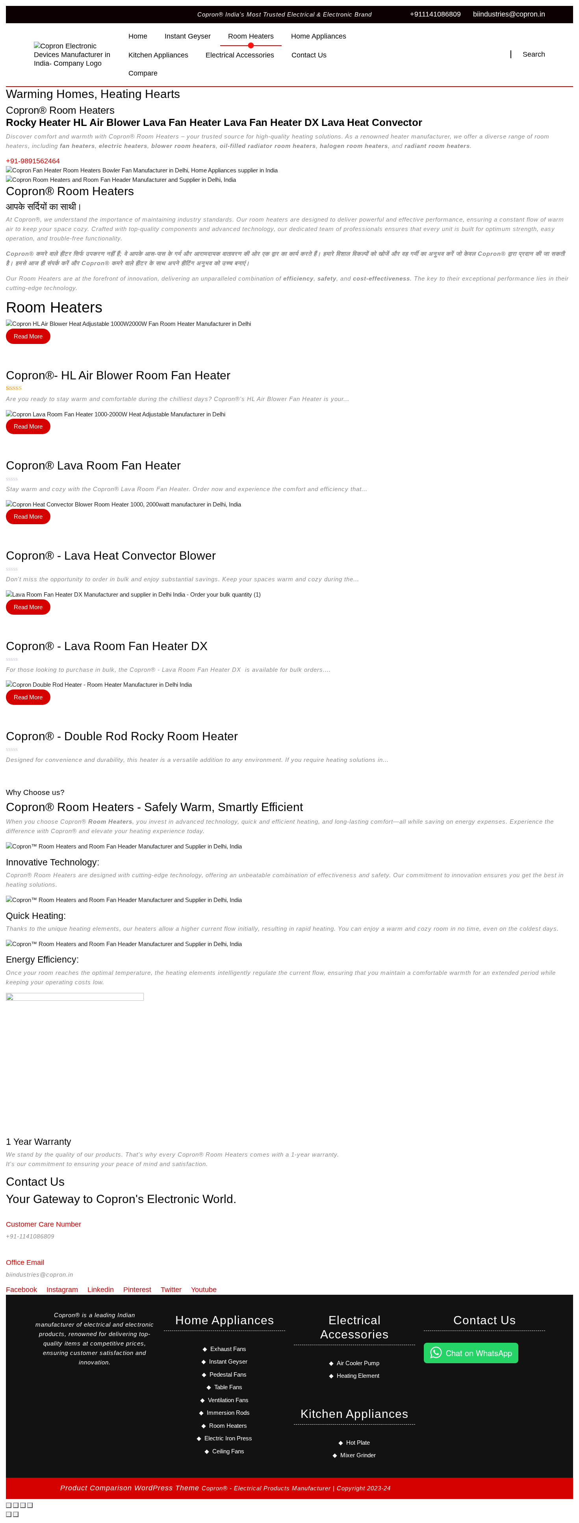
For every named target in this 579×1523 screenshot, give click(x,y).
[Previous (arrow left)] (8, 1514)
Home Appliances (318, 36)
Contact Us (309, 55)
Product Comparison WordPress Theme (131, 1488)
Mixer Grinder (358, 1455)
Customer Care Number (43, 1224)
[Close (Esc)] (30, 1505)
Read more (28, 336)
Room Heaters (251, 36)
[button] (429, 1392)
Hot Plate (358, 1442)
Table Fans (228, 1387)
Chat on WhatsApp (479, 1353)
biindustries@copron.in (509, 14)
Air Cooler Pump (358, 1363)
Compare (143, 73)
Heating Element (358, 1375)
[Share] (23, 1505)
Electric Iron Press (228, 1438)
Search (534, 54)
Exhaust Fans (228, 1349)
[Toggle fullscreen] (16, 1505)
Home (137, 36)
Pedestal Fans (228, 1374)
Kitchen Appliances (158, 55)
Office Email (25, 1262)
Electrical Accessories (240, 55)
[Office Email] (8, 1251)
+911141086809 (435, 14)
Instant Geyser (188, 36)
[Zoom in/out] (8, 1505)
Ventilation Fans (228, 1400)
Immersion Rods (228, 1412)
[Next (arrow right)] (16, 1514)
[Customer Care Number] (8, 1213)
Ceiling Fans (228, 1451)
